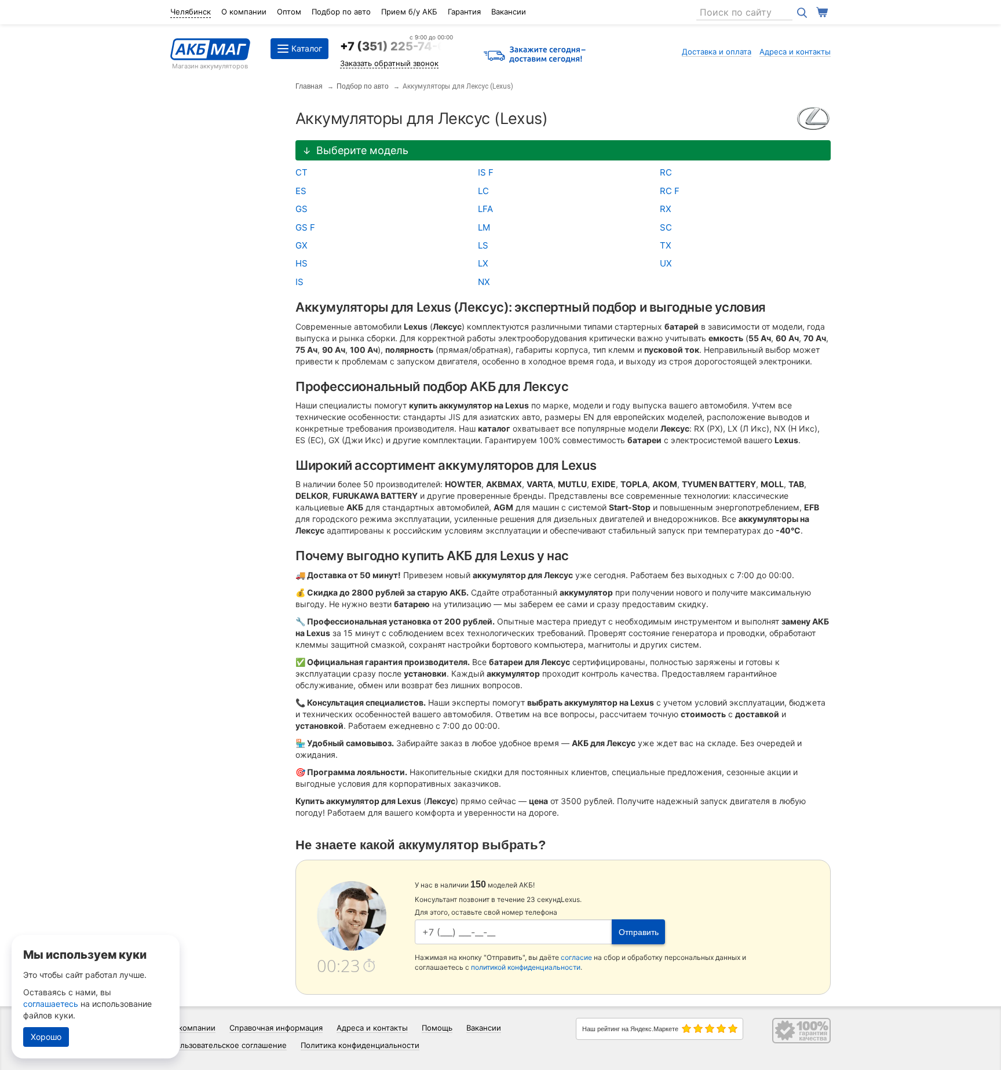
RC (666, 172)
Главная (309, 86)
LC (483, 190)
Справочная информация (276, 1027)
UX (666, 263)
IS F (486, 172)
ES (300, 190)
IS (299, 281)
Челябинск (190, 11)
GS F (305, 227)
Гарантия (464, 11)
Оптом (289, 11)
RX (665, 208)
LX (483, 263)
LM (484, 227)
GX (301, 245)
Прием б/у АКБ (409, 11)
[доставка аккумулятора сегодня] (534, 55)
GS (301, 208)
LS (483, 245)
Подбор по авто (341, 11)
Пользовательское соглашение (228, 1045)
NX (484, 281)
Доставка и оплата (716, 51)
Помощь (437, 1027)
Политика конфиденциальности (360, 1045)
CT (301, 172)
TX (665, 245)
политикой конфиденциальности (525, 967)
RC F (669, 190)
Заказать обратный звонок (389, 63)
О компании (243, 11)
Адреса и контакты (795, 51)
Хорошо (46, 1037)
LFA (485, 208)
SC (666, 227)
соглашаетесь (50, 1004)
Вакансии (508, 11)
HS (301, 263)
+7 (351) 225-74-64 (396, 46)
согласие (576, 957)
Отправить (639, 932)
